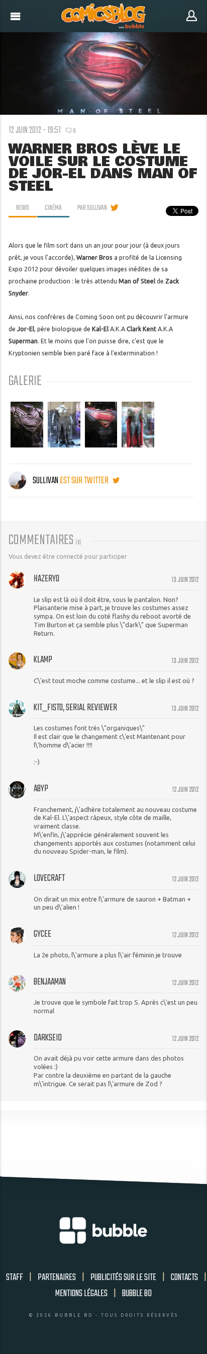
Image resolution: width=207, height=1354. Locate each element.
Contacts (184, 1277)
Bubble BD (137, 1293)
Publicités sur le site (123, 1277)
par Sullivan (92, 208)
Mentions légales (81, 1293)
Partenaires (57, 1277)
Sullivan (45, 480)
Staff (14, 1277)
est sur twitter (85, 480)
